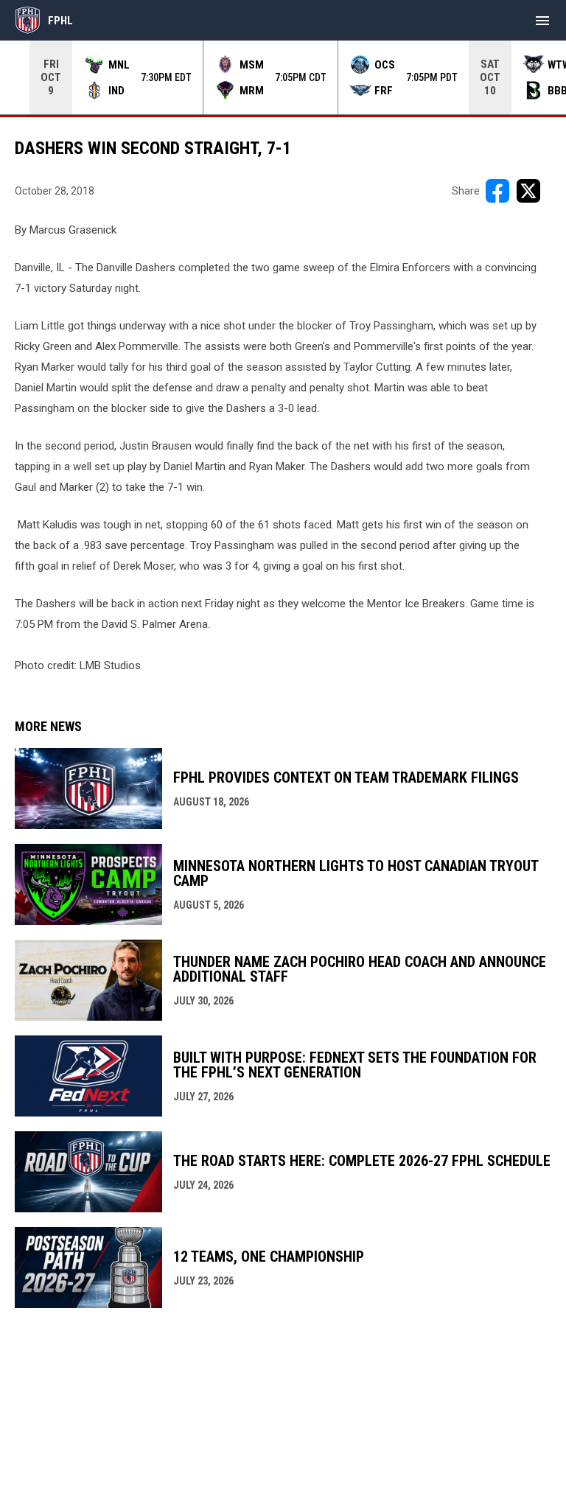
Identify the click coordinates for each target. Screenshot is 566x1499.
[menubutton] (542, 20)
